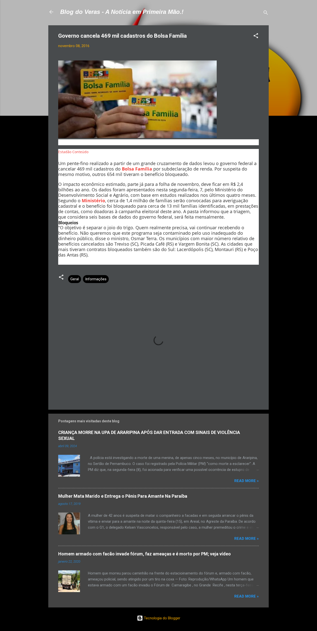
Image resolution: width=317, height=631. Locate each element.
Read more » (246, 481)
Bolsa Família (137, 169)
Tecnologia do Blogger (161, 618)
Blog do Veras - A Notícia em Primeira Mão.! (122, 11)
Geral (74, 279)
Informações (95, 279)
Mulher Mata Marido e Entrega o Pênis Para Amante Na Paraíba (122, 496)
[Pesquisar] (266, 13)
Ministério (93, 200)
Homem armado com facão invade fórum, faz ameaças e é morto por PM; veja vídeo (144, 553)
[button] (256, 36)
